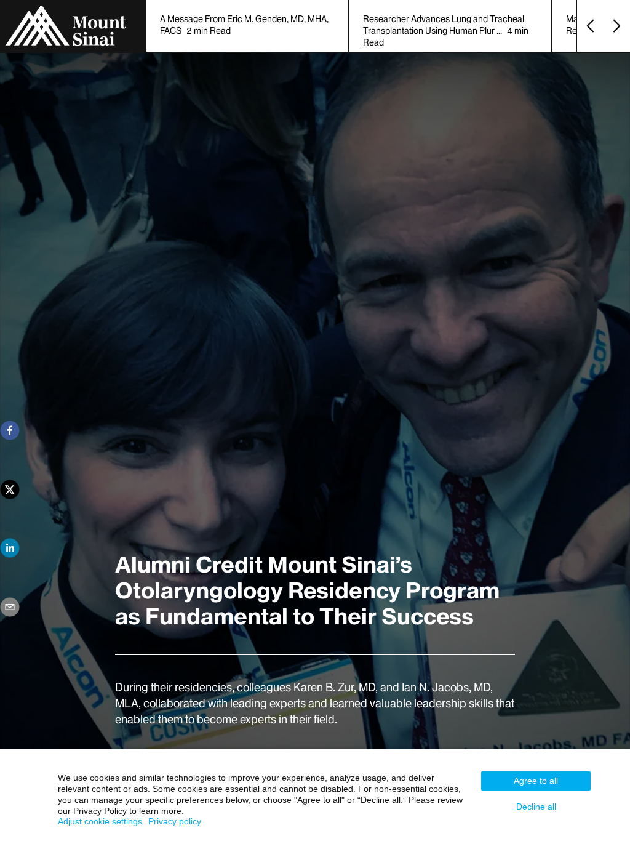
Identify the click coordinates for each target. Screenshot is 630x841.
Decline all (536, 806)
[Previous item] (590, 26)
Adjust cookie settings (100, 821)
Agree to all (536, 781)
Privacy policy (174, 821)
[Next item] (617, 26)
